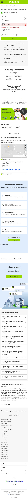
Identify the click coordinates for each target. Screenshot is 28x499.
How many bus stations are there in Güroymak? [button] (11, 362)
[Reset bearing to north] (26, 149)
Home (2, 5)
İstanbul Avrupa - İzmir (6, 419)
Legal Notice (9, 492)
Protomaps (16, 156)
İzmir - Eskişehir (4, 436)
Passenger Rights (20, 491)
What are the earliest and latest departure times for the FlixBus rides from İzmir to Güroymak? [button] (12, 353)
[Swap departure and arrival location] (25, 18)
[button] (14, 16)
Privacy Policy (13, 491)
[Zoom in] (26, 145)
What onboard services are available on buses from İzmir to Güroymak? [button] (12, 347)
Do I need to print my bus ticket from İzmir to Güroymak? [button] (12, 367)
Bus (7, 5)
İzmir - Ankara (4, 427)
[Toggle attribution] (26, 156)
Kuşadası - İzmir (4, 452)
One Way (6, 12)
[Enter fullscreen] (26, 152)
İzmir (17, 5)
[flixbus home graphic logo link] (14, 2)
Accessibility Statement (17, 492)
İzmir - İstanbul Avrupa (6, 421)
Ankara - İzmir (4, 423)
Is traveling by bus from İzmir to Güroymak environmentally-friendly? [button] (13, 342)
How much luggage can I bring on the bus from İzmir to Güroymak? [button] (12, 337)
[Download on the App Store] (19, 481)
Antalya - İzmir (4, 444)
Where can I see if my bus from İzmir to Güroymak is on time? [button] (12, 327)
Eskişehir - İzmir (4, 446)
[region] (14, 150)
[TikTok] (15, 488)
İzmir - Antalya (4, 432)
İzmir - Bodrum (4, 448)
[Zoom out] (26, 147)
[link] (14, 285)
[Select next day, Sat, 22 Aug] (23, 25)
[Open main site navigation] (2, 2)
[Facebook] (13, 488)
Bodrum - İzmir (4, 440)
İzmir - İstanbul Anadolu (6, 429)
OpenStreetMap (22, 156)
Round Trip (14, 12)
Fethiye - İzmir (4, 458)
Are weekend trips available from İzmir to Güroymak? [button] (12, 376)
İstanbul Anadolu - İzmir (6, 425)
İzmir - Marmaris (4, 456)
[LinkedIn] (14, 488)
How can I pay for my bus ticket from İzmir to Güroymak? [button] (12, 332)
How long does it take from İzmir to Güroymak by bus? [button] (11, 317)
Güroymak (16, 133)
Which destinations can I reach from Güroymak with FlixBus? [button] (11, 372)
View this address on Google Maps (11, 169)
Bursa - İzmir (4, 438)
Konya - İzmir (4, 454)
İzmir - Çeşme (4, 434)
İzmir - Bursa (4, 442)
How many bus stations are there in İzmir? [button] (12, 358)
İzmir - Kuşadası (4, 450)
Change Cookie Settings (15, 494)
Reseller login (6, 491)
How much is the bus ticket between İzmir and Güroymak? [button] (12, 322)
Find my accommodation (9, 35)
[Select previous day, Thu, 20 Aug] (21, 25)
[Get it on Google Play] (10, 481)
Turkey (11, 5)
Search (14, 38)
